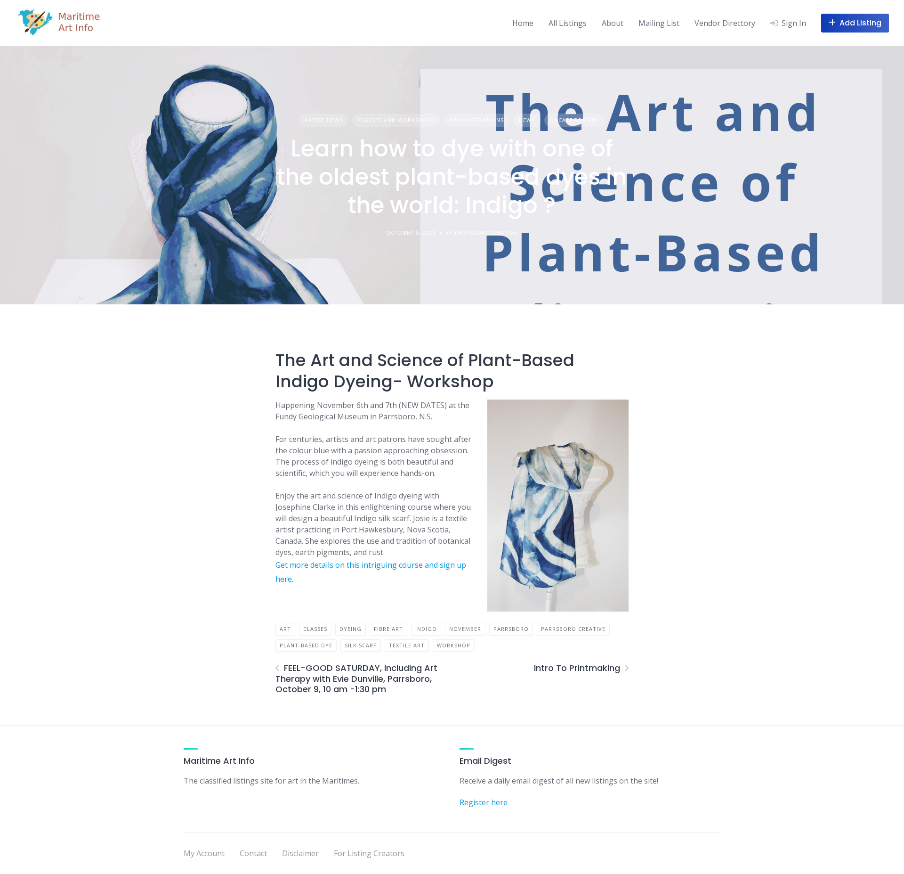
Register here (484, 802)
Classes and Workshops (396, 119)
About (612, 23)
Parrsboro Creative (573, 628)
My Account (204, 853)
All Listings (568, 23)
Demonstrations (477, 119)
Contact (253, 853)
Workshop (453, 645)
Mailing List (658, 23)
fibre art (388, 628)
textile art (407, 645)
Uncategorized (574, 119)
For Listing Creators (369, 853)
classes (315, 628)
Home (522, 23)
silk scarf (361, 645)
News (527, 119)
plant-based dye (306, 645)
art (285, 628)
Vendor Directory (724, 23)
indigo (426, 628)
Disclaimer (300, 853)
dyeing (350, 628)
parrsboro (511, 628)
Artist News (324, 119)
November (465, 628)
